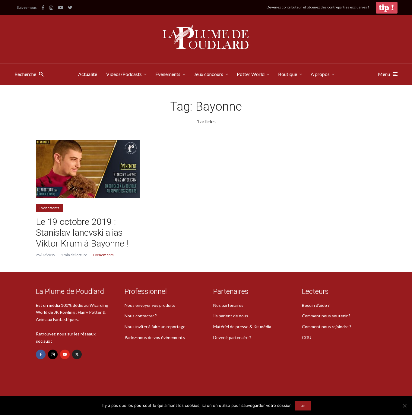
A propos (320, 74)
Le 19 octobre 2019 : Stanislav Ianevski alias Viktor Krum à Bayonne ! (83, 232)
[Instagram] (53, 354)
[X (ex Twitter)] (77, 354)
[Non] (404, 406)
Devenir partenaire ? (232, 337)
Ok (303, 405)
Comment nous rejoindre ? (326, 326)
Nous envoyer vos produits (150, 305)
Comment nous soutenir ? (326, 315)
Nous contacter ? (141, 315)
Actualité (87, 74)
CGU (306, 337)
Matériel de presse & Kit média (242, 326)
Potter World (251, 74)
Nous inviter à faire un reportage (155, 326)
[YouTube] (65, 354)
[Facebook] (41, 354)
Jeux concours (208, 74)
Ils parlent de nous (230, 315)
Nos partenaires (228, 305)
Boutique (287, 74)
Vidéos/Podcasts (124, 74)
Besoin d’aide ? (316, 305)
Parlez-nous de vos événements (155, 337)
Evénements (167, 74)
